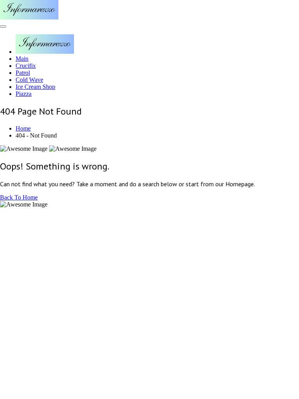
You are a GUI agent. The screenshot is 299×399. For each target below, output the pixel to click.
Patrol (23, 72)
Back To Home (19, 197)
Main (22, 58)
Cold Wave (29, 79)
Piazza (24, 93)
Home (23, 128)
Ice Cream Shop (35, 86)
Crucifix (26, 65)
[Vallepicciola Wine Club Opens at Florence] (29, 17)
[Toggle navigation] (3, 26)
